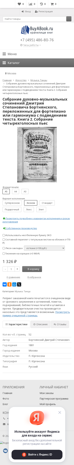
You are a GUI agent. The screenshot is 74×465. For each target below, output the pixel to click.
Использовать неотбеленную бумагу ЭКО (28, 235)
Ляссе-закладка (14, 248)
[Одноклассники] (9, 284)
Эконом (31, 202)
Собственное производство (21, 228)
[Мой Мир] (14, 284)
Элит (41, 209)
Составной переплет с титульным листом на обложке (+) (36, 241)
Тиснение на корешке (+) (22, 253)
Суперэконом (12, 202)
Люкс (29, 209)
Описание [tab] (42, 324)
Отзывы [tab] (61, 324)
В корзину (33, 269)
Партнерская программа (54, 398)
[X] (19, 284)
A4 (15, 191)
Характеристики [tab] (18, 324)
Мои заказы (47, 393)
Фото (6, 398)
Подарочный (12, 209)
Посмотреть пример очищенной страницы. (36, 313)
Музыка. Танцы (22, 291)
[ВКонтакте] (5, 284)
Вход (28, 11)
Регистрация (46, 11)
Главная (7, 393)
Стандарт (47, 202)
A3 (25, 191)
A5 (6, 191)
